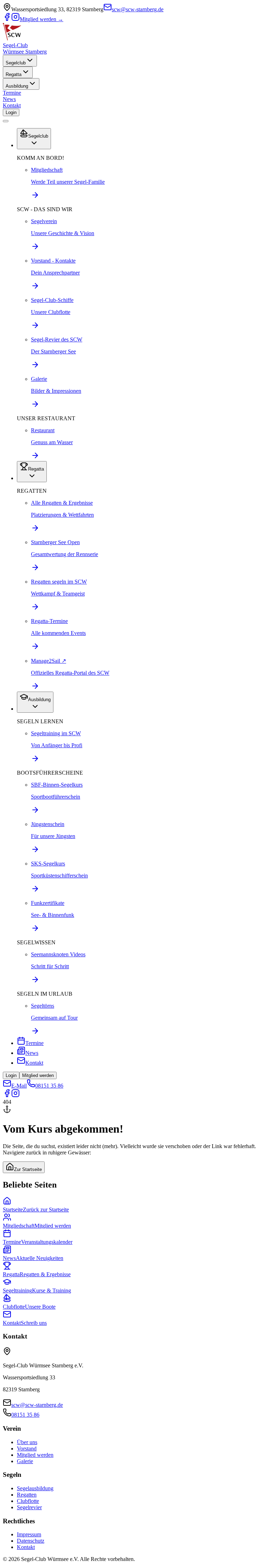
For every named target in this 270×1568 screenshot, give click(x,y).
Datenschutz (30, 1541)
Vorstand (27, 1448)
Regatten (27, 1495)
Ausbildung (17, 86)
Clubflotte (28, 1501)
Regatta (13, 74)
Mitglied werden (38, 1075)
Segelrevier (29, 1507)
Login (11, 112)
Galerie (25, 1461)
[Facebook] (7, 19)
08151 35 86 (49, 1086)
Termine (12, 93)
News (9, 99)
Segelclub (16, 62)
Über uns (27, 1442)
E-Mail (19, 1086)
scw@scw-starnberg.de (137, 9)
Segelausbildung (35, 1488)
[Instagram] (15, 19)
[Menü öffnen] (5, 121)
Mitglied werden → (41, 19)
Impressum (29, 1534)
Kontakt (12, 105)
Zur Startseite (28, 1169)
